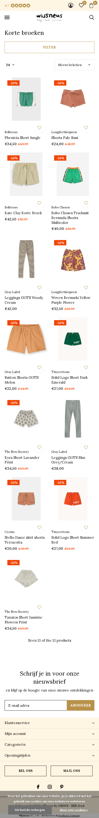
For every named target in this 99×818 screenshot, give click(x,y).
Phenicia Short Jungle (23, 137)
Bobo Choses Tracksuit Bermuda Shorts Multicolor (70, 218)
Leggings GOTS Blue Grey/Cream (68, 460)
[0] (91, 5)
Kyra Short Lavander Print (22, 460)
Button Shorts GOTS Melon (21, 380)
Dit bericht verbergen (30, 810)
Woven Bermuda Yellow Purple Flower (70, 300)
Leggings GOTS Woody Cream (24, 300)
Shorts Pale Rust (64, 137)
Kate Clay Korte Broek (23, 213)
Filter (49, 47)
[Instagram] (50, 787)
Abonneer (80, 705)
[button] (7, 17)
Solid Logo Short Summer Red (72, 539)
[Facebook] (38, 787)
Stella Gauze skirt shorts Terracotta (25, 539)
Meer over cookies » (74, 810)
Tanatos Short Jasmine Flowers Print (23, 619)
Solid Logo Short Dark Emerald (69, 380)
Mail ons (71, 771)
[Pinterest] (61, 787)
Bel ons (25, 771)
